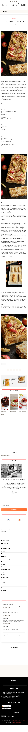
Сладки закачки (5, 566)
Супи (2, 579)
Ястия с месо (4, 590)
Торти (14, 18)
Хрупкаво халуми (7, 697)
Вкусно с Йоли (17, 722)
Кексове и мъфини (5, 548)
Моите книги (6, 684)
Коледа (3, 551)
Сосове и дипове (5, 577)
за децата (3, 593)
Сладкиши (3, 572)
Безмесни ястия (5, 540)
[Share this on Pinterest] (14, 370)
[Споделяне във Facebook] (8, 370)
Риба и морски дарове (6, 559)
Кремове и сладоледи (6, 553)
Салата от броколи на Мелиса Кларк (11, 695)
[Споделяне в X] (11, 370)
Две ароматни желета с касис (10, 699)
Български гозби (5, 543)
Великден (3, 546)
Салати (3, 564)
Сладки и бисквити (5, 569)
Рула (2, 561)
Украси (3, 587)
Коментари (6, 708)
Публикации (6, 706)
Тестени (3, 582)
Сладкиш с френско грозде (9, 696)
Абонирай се (14, 509)
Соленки (3, 574)
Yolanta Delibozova (19, 720)
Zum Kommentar (6, 607)
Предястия (3, 556)
